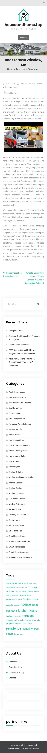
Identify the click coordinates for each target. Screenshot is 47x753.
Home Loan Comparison (19, 445)
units (21, 634)
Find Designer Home (18, 419)
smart (9, 633)
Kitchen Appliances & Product (21, 477)
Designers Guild (15, 331)
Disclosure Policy (16, 672)
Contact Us (14, 662)
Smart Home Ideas (17, 547)
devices (37, 591)
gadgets (9, 605)
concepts (20, 587)
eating (29, 595)
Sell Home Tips (15, 531)
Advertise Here (15, 667)
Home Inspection (16, 440)
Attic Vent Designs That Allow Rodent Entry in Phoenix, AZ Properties (22, 362)
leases (7, 87)
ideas (35, 604)
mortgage (28, 615)
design (34, 587)
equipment (11, 599)
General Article (15, 429)
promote (36, 620)
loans (33, 610)
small (36, 629)
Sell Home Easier (16, 525)
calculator (32, 583)
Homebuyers (14, 467)
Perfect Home (15, 509)
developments (27, 591)
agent (8, 583)
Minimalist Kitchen (17, 499)
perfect (29, 620)
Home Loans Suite (17, 456)
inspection (11, 610)
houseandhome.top (23, 24)
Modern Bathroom (17, 504)
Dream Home (14, 413)
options (22, 620)
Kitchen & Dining (16, 472)
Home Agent (14, 435)
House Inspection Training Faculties (12, 274)
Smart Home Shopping (18, 552)
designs (18, 591)
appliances (17, 583)
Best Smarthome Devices (20, 403)
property (10, 623)
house (26, 604)
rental (30, 624)
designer (10, 591)
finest (20, 599)
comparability (10, 587)
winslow (14, 87)
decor (27, 587)
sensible (27, 628)
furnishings (27, 599)
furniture (36, 599)
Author (24, 84)
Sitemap (12, 678)
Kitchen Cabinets (16, 483)
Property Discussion (17, 515)
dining (8, 595)
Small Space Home (17, 536)
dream (22, 595)
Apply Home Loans (17, 392)
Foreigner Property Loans (20, 424)
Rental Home (37, 84)
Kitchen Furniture (16, 493)
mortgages (9, 620)
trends (16, 634)
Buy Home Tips (15, 408)
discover (15, 595)
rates (24, 624)
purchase (18, 624)
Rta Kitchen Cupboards (19, 345)
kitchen (23, 610)
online (16, 620)
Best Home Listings (17, 397)
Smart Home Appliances (19, 541)
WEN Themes (33, 749)
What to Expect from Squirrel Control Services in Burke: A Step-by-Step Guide (34, 278)
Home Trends (14, 461)
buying (26, 583)
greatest (16, 605)
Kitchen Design (15, 488)
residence (13, 628)
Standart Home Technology (21, 557)
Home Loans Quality (18, 451)
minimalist (17, 616)
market (9, 616)
